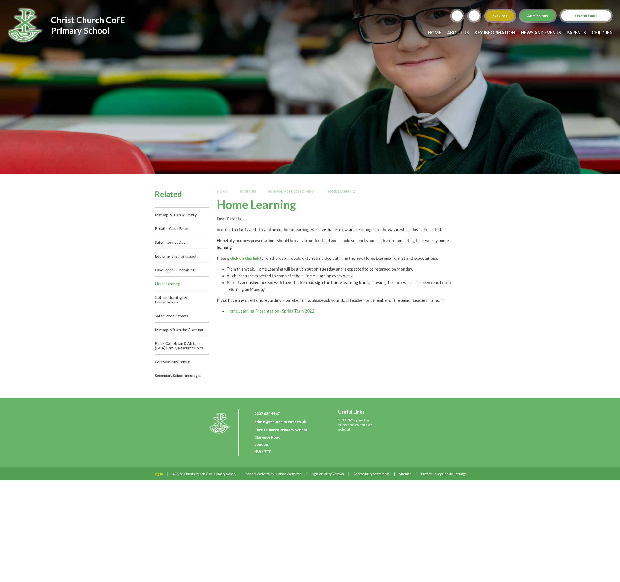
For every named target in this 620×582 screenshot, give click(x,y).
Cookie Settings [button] (454, 474)
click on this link (244, 258)
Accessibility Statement (371, 474)
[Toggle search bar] (457, 16)
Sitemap (405, 474)
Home (222, 191)
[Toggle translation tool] (474, 16)
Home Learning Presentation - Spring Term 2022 (270, 311)
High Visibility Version (327, 474)
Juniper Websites (288, 474)
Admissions (537, 15)
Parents (248, 191)
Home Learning (340, 191)
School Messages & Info (291, 191)
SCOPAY (500, 15)
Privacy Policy (431, 474)
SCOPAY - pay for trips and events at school (355, 424)
